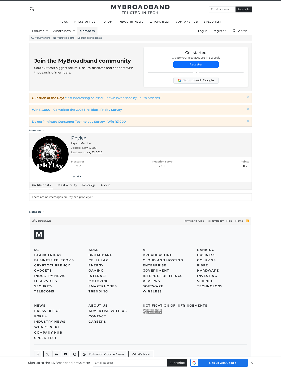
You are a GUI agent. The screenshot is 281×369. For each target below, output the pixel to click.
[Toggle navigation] (32, 9)
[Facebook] (38, 354)
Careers (97, 321)
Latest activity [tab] (66, 185)
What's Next (160, 21)
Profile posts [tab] (41, 185)
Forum (107, 21)
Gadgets (43, 270)
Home (239, 220)
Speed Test (213, 21)
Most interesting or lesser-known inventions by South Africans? (113, 98)
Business (206, 255)
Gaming (96, 270)
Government (156, 270)
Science (205, 281)
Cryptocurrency (52, 265)
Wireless (152, 291)
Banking (205, 250)
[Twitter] (47, 354)
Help (229, 220)
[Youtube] (65, 354)
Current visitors (40, 37)
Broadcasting (157, 255)
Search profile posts (89, 37)
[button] (47, 31)
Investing (207, 276)
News (63, 21)
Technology (210, 286)
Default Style (43, 220)
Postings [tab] (89, 185)
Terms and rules (194, 220)
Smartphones (103, 286)
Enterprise (154, 265)
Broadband (101, 255)
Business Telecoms (54, 260)
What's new (62, 31)
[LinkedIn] (56, 354)
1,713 (77, 166)
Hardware (208, 270)
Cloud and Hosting (163, 260)
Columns (206, 260)
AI (145, 250)
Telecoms (44, 291)
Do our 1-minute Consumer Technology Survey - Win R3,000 (79, 121)
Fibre (202, 265)
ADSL (93, 250)
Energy (96, 265)
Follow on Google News (106, 354)
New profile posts (63, 37)
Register (195, 64)
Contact (97, 316)
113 (245, 166)
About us (98, 305)
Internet (98, 276)
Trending (98, 291)
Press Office (85, 21)
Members (87, 31)
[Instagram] (75, 354)
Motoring (99, 281)
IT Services (45, 281)
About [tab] (105, 185)
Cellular (98, 260)
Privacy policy (215, 220)
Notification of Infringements (175, 305)
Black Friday (48, 255)
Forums (38, 31)
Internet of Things (163, 276)
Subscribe (243, 9)
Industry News (131, 21)
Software (153, 286)
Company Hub (187, 21)
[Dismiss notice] (247, 98)
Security (43, 286)
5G (36, 250)
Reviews (151, 281)
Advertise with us (108, 311)
